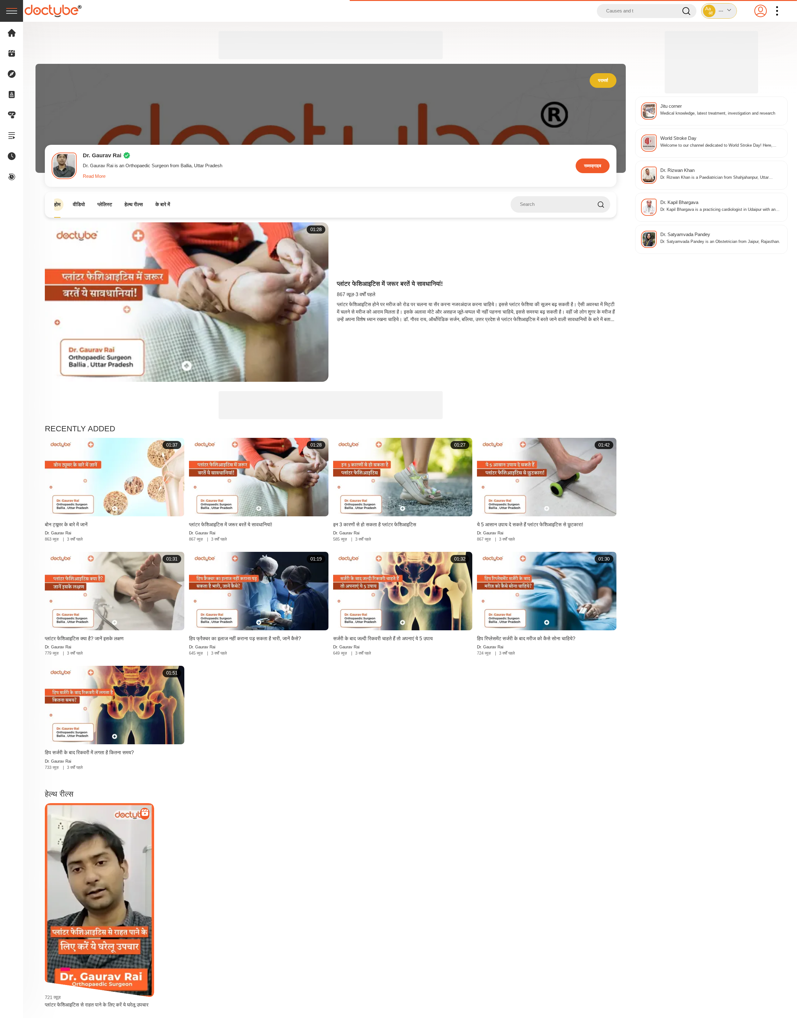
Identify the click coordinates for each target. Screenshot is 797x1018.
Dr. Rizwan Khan (677, 170)
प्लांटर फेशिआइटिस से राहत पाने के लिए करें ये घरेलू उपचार (97, 1004)
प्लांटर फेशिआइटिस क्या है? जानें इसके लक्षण (84, 638)
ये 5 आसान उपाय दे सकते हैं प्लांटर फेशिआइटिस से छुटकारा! (530, 524)
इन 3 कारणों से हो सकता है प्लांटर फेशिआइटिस (374, 524)
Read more (94, 176)
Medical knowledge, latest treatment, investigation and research (717, 113)
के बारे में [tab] (162, 204)
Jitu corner (671, 106)
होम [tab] (57, 204)
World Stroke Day (678, 138)
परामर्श (603, 80)
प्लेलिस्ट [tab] (104, 204)
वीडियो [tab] (79, 204)
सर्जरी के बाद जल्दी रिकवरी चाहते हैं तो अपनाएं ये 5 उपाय (383, 638)
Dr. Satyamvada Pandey (685, 234)
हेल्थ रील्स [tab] (134, 204)
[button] (719, 11)
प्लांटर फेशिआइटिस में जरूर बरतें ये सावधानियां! (390, 283)
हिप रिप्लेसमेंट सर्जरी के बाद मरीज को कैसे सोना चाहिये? (526, 638)
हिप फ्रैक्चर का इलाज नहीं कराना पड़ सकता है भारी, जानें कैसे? (245, 638)
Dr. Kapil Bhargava (679, 202)
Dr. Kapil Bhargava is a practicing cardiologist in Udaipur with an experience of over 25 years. (718, 210)
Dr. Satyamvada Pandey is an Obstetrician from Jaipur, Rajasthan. (720, 241)
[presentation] (11, 11)
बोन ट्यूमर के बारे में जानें (66, 524)
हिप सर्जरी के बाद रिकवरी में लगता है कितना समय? (89, 752)
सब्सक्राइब (592, 165)
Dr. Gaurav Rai (58, 533)
